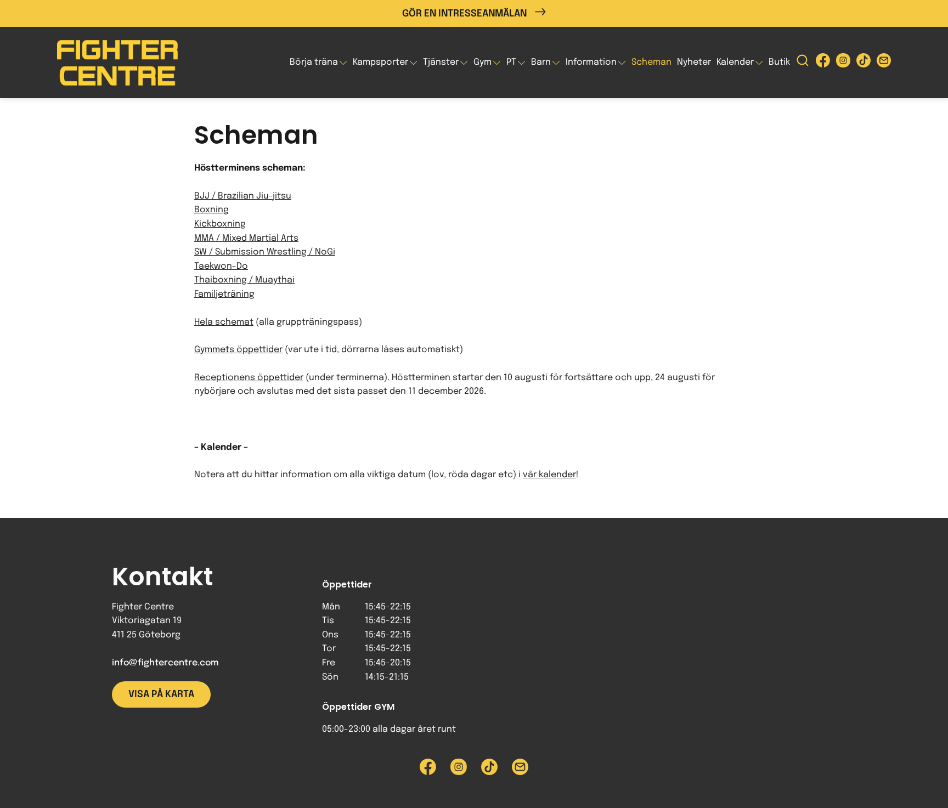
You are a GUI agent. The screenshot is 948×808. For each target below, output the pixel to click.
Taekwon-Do (221, 266)
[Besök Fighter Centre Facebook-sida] (823, 62)
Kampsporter (380, 62)
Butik (779, 62)
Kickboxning (220, 224)
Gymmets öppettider (238, 349)
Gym (482, 62)
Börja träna (314, 62)
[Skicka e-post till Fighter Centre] (884, 62)
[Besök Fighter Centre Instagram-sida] (843, 62)
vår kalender (549, 474)
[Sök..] (802, 62)
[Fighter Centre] (117, 62)
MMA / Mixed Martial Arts (246, 238)
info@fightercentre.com (165, 663)
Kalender (735, 62)
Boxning (211, 209)
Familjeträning (224, 294)
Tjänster (441, 62)
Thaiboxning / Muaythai (244, 280)
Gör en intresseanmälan (464, 14)
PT (511, 62)
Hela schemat (223, 322)
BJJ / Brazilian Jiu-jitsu (242, 196)
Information (591, 62)
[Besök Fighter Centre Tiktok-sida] (863, 62)
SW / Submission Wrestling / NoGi (264, 252)
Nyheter (694, 62)
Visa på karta (161, 694)
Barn (541, 62)
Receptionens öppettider (248, 377)
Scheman (651, 62)
